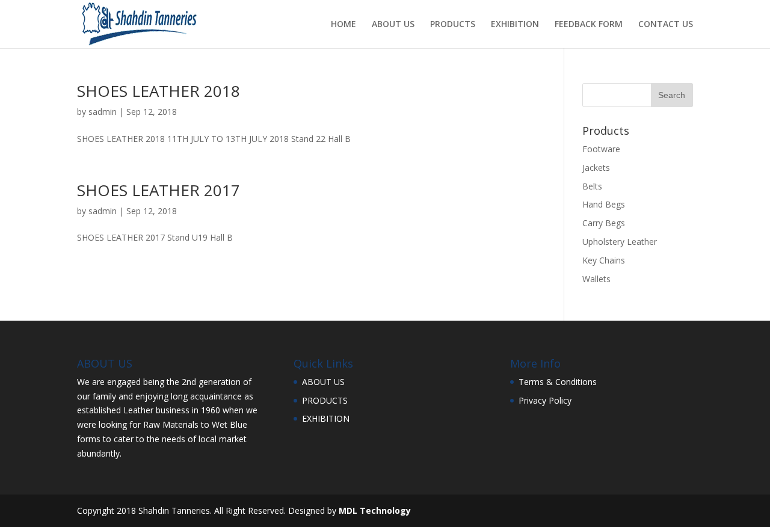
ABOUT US (393, 24)
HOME (343, 24)
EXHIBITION (515, 24)
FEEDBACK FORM (589, 24)
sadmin (102, 111)
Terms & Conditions (558, 381)
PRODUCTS (452, 24)
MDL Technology (375, 510)
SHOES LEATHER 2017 (158, 190)
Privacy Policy (545, 400)
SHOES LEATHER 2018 (158, 91)
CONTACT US (665, 24)
